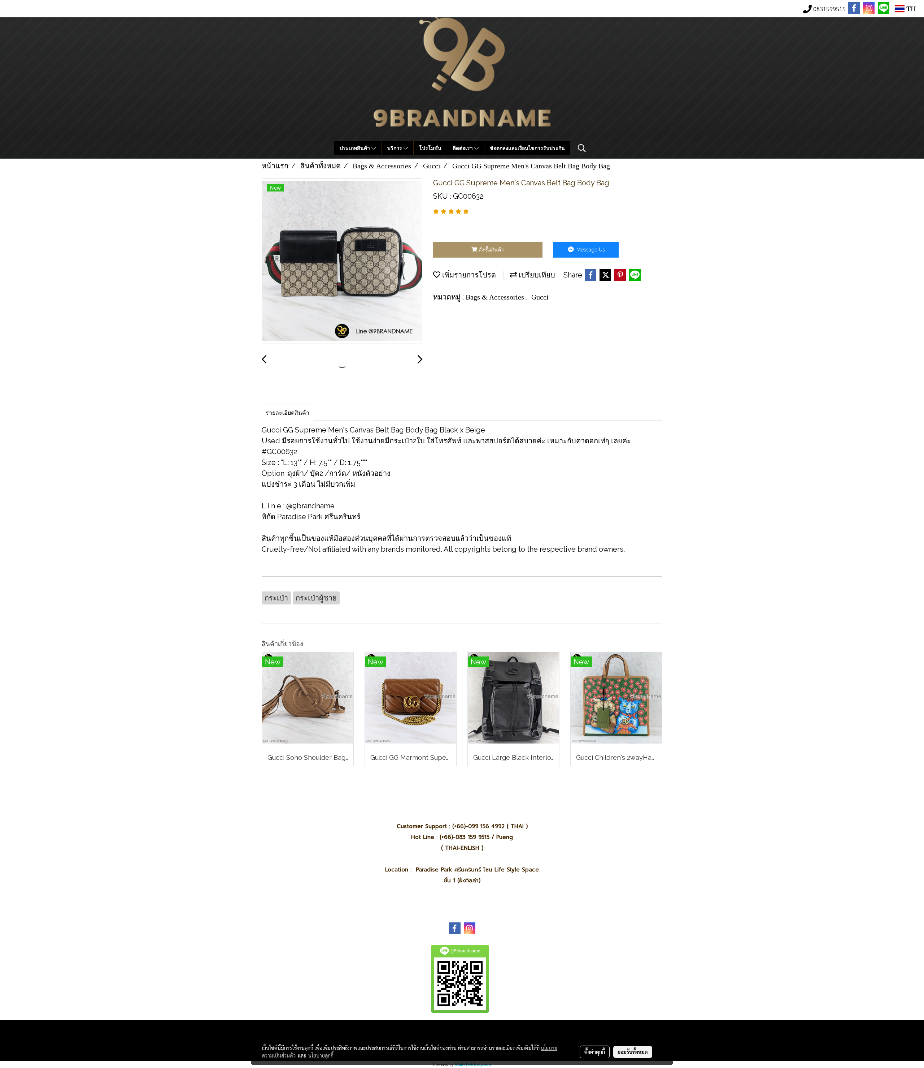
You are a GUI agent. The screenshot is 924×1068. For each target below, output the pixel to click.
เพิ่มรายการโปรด (468, 275)
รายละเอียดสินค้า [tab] (287, 412)
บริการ (395, 148)
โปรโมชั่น (430, 148)
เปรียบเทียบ (536, 275)
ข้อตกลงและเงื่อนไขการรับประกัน (527, 148)
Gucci (540, 297)
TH (910, 9)
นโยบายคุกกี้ (321, 1055)
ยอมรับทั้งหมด (633, 1051)
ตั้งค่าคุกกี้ (594, 1051)
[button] (582, 148)
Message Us (590, 250)
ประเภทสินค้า (355, 148)
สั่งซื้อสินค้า (490, 250)
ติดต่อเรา (463, 148)
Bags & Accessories (496, 297)
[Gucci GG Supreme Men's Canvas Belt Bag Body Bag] (342, 261)
